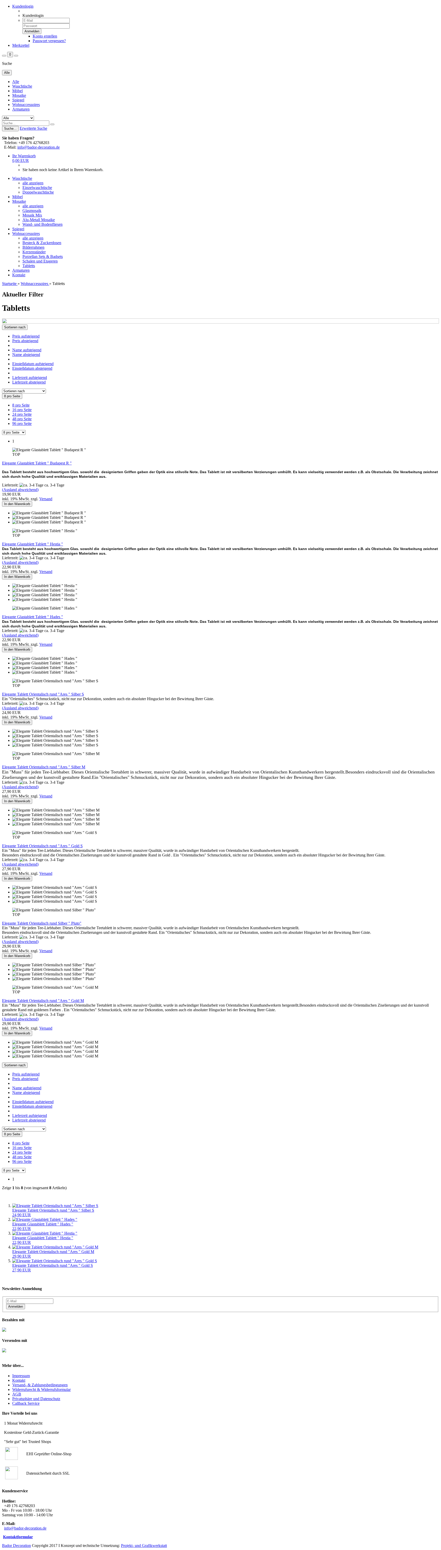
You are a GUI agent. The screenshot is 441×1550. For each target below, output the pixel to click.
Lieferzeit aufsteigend (29, 377)
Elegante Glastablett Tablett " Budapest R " (37, 463)
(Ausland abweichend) (20, 489)
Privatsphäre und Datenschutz (36, 1399)
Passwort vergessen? (49, 41)
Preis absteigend (25, 341)
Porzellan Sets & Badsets (42, 256)
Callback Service (26, 1403)
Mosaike (19, 95)
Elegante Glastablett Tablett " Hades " (32, 617)
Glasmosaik (31, 210)
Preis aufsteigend (26, 336)
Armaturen (21, 109)
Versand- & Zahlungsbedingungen (40, 1385)
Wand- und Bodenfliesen (42, 224)
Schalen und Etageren (40, 261)
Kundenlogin (22, 6)
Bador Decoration (16, 1545)
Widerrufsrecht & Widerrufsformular (41, 1389)
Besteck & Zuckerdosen (41, 243)
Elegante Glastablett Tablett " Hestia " (32, 544)
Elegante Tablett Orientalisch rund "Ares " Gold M (43, 1000)
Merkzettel (20, 45)
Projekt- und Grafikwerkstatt (144, 1545)
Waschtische (22, 86)
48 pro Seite (22, 419)
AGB (16, 1394)
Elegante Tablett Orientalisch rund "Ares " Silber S (43, 694)
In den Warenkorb (17, 504)
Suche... (10, 128)
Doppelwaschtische (38, 192)
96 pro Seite (22, 423)
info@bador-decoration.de (38, 147)
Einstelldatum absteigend (32, 368)
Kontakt (18, 275)
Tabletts (28, 266)
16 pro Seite (22, 410)
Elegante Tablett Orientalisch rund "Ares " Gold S (42, 846)
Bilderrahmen (33, 247)
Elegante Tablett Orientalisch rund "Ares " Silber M (43, 767)
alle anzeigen (32, 183)
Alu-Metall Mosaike (38, 220)
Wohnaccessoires (26, 104)
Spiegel (18, 100)
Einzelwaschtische (37, 187)
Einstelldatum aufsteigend (33, 364)
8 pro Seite (21, 405)
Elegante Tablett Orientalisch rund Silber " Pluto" (41, 923)
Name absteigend (26, 354)
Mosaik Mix (32, 215)
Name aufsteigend (26, 350)
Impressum (21, 1376)
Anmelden (15, 1306)
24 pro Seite (22, 414)
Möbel (17, 91)
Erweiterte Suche (33, 128)
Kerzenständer (34, 252)
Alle (15, 81)
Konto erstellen (45, 36)
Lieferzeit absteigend (29, 382)
